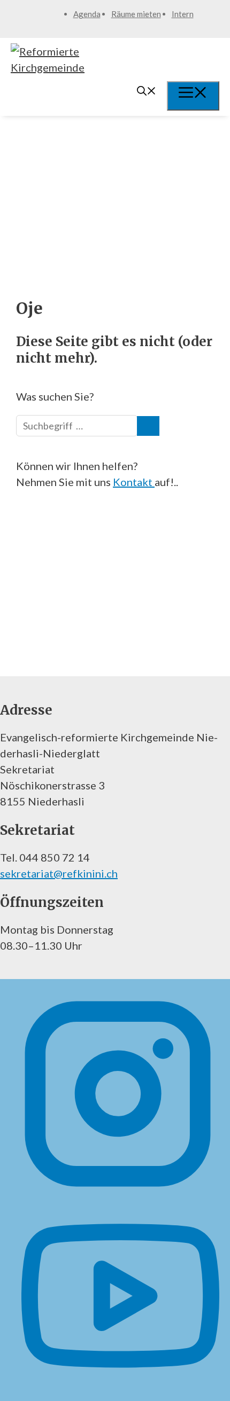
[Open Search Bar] (146, 92)
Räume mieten (136, 14)
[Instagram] (117, 1188)
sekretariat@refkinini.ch (59, 873)
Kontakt (134, 481)
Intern (183, 14)
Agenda (87, 14)
